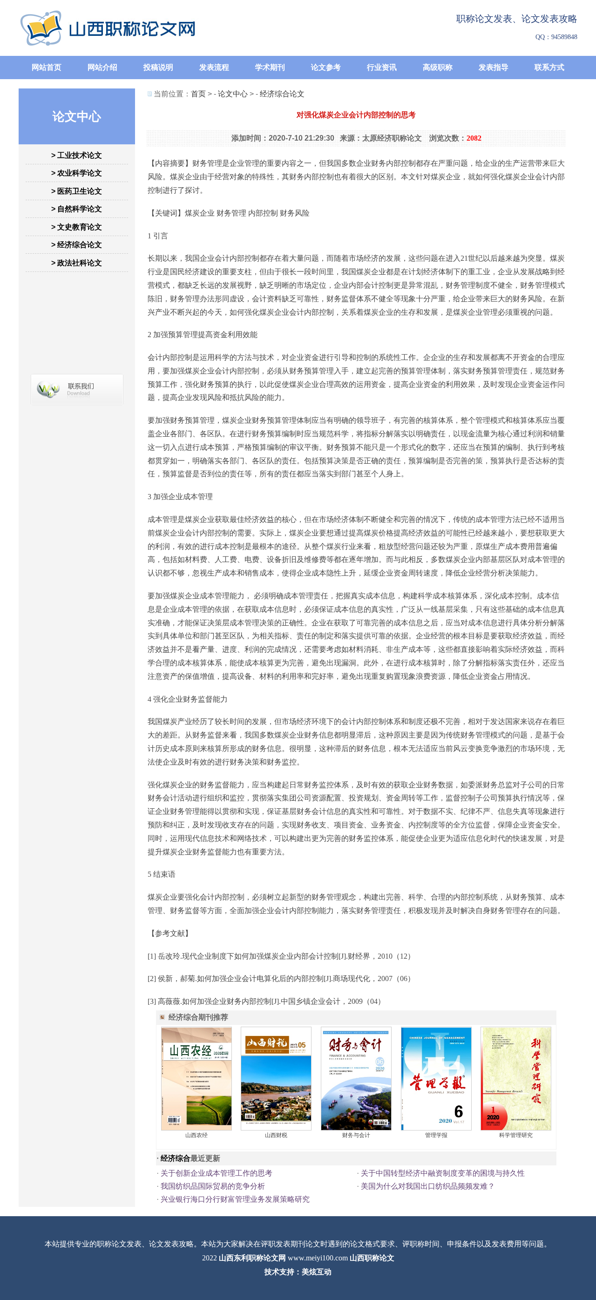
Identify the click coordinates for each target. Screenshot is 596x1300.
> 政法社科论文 (76, 263)
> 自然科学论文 (76, 209)
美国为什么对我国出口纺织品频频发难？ (428, 1186)
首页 (198, 94)
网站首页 (46, 67)
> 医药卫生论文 (76, 191)
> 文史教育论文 (76, 227)
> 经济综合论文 (76, 245)
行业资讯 (382, 67)
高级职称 (438, 67)
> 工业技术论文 (76, 155)
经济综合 (175, 1158)
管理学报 (436, 1135)
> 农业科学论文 (76, 173)
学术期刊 (270, 67)
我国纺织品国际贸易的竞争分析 (213, 1186)
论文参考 (326, 67)
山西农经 (196, 1135)
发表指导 (493, 67)
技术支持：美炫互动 (298, 1272)
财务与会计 (356, 1135)
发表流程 (214, 67)
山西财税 (276, 1135)
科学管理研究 (516, 1135)
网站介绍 (102, 67)
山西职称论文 (372, 1258)
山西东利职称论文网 (252, 1258)
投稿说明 (158, 67)
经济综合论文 (282, 94)
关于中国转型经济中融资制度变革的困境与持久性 (443, 1173)
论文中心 (233, 94)
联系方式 (549, 67)
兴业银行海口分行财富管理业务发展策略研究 (235, 1199)
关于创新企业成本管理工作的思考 (216, 1173)
